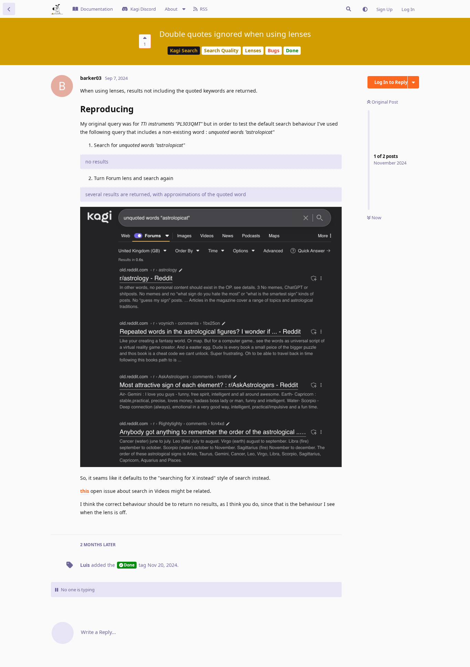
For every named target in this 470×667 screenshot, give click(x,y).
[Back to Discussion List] (9, 9)
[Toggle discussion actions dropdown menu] (413, 82)
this (84, 491)
